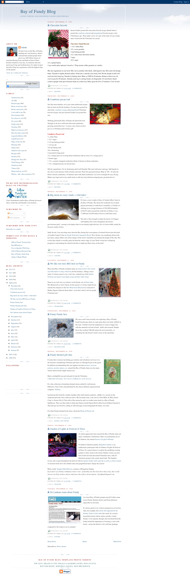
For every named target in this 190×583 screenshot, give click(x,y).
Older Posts (117, 541)
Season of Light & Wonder (104, 439)
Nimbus (57, 389)
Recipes (57, 91)
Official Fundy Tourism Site (21, 242)
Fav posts (14, 121)
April (13, 340)
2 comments (76, 184)
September (15, 323)
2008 (11, 283)
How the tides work (18, 133)
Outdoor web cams (17, 150)
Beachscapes (59, 347)
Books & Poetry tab (87, 411)
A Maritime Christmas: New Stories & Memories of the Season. (69, 378)
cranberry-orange (61, 110)
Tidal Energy (16, 162)
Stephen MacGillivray (64, 469)
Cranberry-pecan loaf (60, 99)
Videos (13, 168)
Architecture (15, 97)
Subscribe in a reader (13, 229)
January (14, 350)
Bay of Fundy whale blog (20, 254)
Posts (11, 213)
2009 (11, 279)
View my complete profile (17, 73)
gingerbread (98, 33)
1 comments (77, 344)
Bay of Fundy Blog (38, 11)
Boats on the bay (17, 106)
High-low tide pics (17, 130)
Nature (57, 256)
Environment (16, 115)
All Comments (14, 217)
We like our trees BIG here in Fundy (67, 263)
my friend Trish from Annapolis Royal (78, 235)
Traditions (58, 306)
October (14, 320)
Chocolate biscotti (58, 25)
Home (85, 541)
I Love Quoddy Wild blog (20, 248)
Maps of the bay (17, 142)
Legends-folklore (17, 136)
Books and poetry (61, 421)
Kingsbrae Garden (105, 444)
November (15, 316)
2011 (11, 273)
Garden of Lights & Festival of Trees (67, 428)
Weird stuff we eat (17, 171)
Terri (24, 47)
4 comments (76, 303)
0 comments (77, 88)
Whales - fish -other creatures (21, 174)
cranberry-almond (84, 33)
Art (12, 100)
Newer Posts (52, 541)
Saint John (89, 282)
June (13, 333)
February (14, 347)
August (13, 326)
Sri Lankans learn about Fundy (64, 492)
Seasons (57, 484)
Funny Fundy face (58, 314)
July (12, 330)
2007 (11, 354)
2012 (11, 269)
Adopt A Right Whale (19, 257)
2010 (11, 276)
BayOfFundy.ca (16, 245)
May (13, 337)
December (14, 286)
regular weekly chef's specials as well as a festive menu (102, 461)
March (13, 343)
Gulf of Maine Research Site (21, 251)
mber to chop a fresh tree (63, 271)
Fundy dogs (15, 124)
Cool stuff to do (16, 112)
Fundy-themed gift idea (61, 354)
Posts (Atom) (61, 546)
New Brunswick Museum (75, 287)
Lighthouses (15, 139)
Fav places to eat (17, 118)
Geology (14, 127)
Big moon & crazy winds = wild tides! (68, 194)
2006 (11, 358)
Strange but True (17, 159)
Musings (14, 144)
